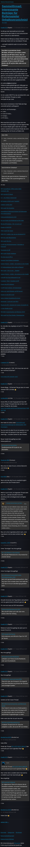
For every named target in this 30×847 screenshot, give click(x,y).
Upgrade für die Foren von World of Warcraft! (14, 503)
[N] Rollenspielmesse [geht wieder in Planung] (12, 267)
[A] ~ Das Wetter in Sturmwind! (8, 197)
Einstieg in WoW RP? (6, 227)
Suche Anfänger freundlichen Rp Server (10, 298)
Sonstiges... (5, 115)
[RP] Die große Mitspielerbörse (8, 237)
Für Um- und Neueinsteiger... (9, 109)
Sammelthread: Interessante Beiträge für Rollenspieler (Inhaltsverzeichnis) (15, 13)
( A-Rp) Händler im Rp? (7, 308)
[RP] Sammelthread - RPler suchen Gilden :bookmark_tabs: (11, 190)
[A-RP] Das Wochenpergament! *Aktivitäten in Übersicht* (12, 245)
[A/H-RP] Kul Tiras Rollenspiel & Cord (10, 277)
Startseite (3, 832)
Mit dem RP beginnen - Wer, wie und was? (11, 224)
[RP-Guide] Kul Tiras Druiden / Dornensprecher (12, 315)
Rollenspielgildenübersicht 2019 (11, 609)
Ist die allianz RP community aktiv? (9, 376)
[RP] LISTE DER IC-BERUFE (18, 746)
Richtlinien (19, 832)
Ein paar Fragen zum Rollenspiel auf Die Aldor (12, 220)
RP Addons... (5, 118)
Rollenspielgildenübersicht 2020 (8, 217)
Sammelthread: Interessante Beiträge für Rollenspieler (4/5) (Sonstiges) (13, 425)
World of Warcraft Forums (7, 1)
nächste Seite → (5, 822)
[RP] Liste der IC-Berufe (7, 194)
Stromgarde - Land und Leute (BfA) (9, 301)
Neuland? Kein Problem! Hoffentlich (10, 260)
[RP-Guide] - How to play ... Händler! (10, 270)
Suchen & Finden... (7, 113)
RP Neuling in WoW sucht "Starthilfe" (10, 201)
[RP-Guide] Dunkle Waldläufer (8, 253)
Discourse (17, 843)
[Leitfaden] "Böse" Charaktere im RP (10, 281)
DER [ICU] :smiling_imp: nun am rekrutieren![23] (13, 234)
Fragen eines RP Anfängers (7, 284)
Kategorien (11, 832)
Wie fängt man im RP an (7, 257)
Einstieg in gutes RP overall (7, 294)
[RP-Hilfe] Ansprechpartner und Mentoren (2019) (13, 312)
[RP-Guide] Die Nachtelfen (7, 208)
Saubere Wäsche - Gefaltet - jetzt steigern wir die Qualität (15, 263)
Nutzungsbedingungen (7, 836)
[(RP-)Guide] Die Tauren (7, 230)
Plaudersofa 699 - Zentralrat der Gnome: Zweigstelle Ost (14, 305)
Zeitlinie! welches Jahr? (6, 204)
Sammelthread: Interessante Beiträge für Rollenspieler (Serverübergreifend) (14, 212)
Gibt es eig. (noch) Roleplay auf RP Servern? (12, 291)
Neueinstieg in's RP (5, 250)
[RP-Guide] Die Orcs (6, 241)
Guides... (4, 111)
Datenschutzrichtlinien (7, 839)
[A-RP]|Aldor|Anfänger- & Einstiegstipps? (11, 287)
